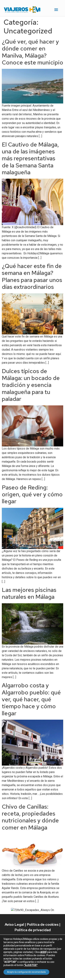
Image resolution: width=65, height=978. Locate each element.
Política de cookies (42, 924)
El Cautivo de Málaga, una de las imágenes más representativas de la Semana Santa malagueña (30, 158)
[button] (56, 10)
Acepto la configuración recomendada (26, 972)
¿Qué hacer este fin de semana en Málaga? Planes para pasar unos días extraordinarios (32, 276)
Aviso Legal (14, 924)
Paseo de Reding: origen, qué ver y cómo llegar (32, 494)
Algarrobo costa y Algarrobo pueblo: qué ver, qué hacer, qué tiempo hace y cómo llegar (31, 699)
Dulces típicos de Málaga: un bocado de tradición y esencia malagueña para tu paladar (31, 385)
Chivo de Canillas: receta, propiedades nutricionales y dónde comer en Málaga (30, 817)
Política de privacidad (32, 930)
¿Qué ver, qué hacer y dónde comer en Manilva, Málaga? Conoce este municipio (32, 52)
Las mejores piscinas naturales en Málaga (29, 593)
